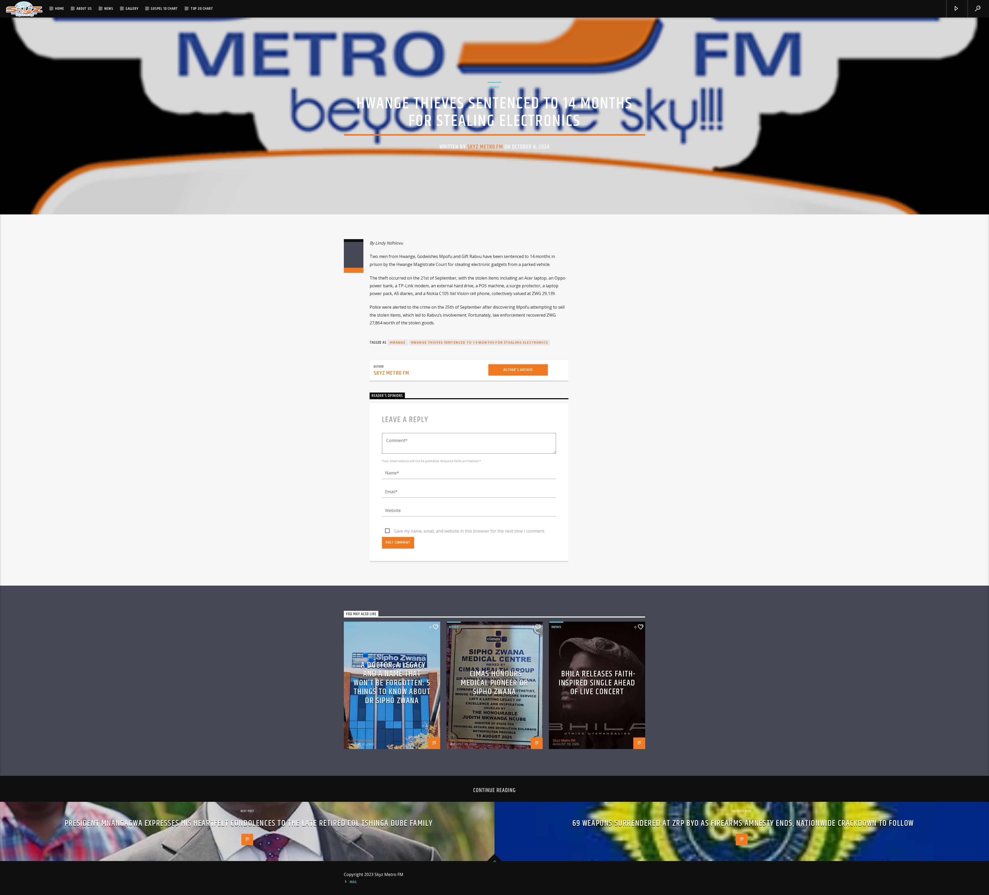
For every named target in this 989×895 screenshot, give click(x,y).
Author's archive (518, 370)
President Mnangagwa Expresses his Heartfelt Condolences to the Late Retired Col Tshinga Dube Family (248, 823)
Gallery (132, 8)
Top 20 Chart (202, 8)
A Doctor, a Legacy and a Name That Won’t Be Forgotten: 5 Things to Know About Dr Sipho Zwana (392, 683)
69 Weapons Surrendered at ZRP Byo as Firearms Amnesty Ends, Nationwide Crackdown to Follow (743, 823)
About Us (84, 8)
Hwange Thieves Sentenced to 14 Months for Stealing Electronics (479, 342)
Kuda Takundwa (360, 740)
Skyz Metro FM (485, 146)
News (108, 8)
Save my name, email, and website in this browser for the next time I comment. (469, 531)
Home (59, 8)
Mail (353, 882)
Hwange (398, 342)
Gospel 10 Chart (164, 8)
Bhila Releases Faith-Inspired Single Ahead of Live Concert (597, 683)
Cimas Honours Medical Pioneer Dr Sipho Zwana (494, 683)
